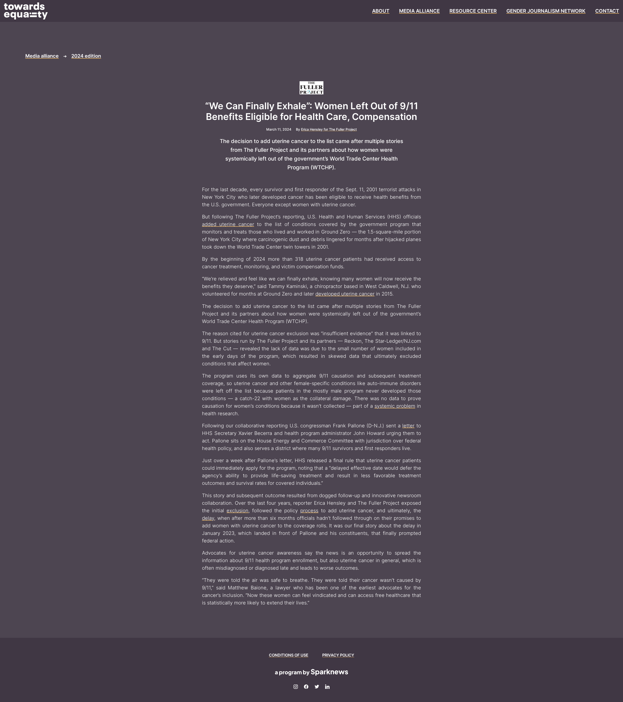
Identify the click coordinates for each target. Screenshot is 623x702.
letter (408, 426)
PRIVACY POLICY (338, 655)
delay (208, 518)
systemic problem (395, 406)
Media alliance (42, 56)
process (309, 510)
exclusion (237, 510)
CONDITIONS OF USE (288, 655)
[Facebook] (306, 687)
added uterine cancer (228, 224)
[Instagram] (295, 687)
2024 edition (86, 56)
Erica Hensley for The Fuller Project (329, 129)
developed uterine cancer (345, 294)
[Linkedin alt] (327, 687)
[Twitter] (317, 687)
